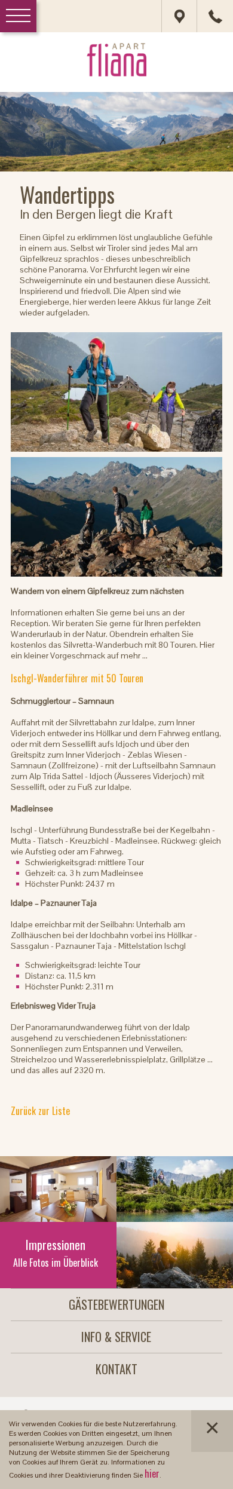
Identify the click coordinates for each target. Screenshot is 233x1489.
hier (152, 1473)
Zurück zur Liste (40, 1111)
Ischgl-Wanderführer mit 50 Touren (77, 678)
